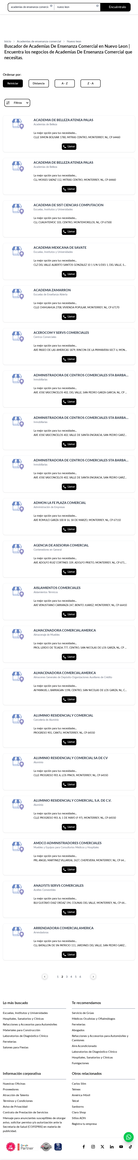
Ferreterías (9, 1041)
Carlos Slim (79, 1083)
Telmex (76, 1089)
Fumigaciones (80, 1063)
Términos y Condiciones (18, 1101)
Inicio (7, 41)
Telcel (75, 1101)
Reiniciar (12, 83)
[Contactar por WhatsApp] (129, 1137)
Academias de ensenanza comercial (39, 41)
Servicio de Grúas (83, 1013)
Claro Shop (79, 1112)
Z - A (91, 83)
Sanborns (78, 1106)
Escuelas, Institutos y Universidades (25, 1013)
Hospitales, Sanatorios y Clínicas (23, 1018)
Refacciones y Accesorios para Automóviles (30, 1024)
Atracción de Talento (16, 1095)
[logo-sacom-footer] (34, 1146)
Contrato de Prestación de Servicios (25, 1112)
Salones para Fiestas (15, 1047)
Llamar (71, 146)
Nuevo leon (74, 41)
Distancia (39, 83)
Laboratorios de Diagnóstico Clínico (25, 1036)
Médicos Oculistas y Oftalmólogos (93, 1018)
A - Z (65, 83)
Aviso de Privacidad (15, 1106)
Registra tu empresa (84, 1123)
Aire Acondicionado (84, 1046)
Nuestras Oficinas (14, 1083)
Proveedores (11, 1089)
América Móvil (81, 1095)
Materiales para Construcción (21, 1030)
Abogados (78, 1030)
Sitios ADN (79, 1118)
